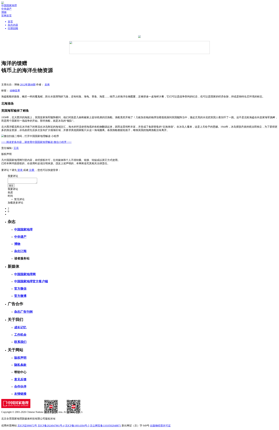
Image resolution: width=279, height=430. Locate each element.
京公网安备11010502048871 (105, 425)
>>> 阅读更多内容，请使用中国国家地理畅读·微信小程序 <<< (36, 142)
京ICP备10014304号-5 (77, 425)
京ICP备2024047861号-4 (51, 425)
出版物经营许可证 (160, 425)
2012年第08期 (28, 84)
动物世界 (15, 90)
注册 (31, 170)
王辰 (16, 148)
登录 (20, 170)
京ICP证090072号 (27, 425)
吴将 (47, 84)
